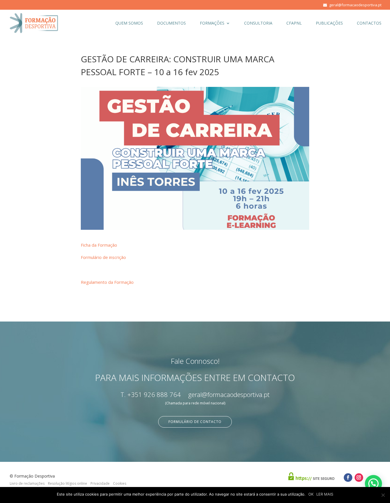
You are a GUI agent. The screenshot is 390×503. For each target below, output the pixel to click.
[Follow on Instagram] (359, 477)
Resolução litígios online (67, 483)
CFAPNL (294, 23)
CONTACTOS (369, 23)
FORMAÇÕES (212, 23)
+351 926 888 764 (154, 394)
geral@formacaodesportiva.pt (229, 394)
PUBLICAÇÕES (329, 23)
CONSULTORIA (258, 23)
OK (310, 494)
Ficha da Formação (99, 245)
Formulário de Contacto (195, 421)
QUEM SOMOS (129, 23)
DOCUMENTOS (171, 23)
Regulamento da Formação (107, 282)
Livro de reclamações (27, 483)
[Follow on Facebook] (348, 477)
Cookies (119, 483)
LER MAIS (324, 494)
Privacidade (100, 483)
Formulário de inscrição (103, 257)
